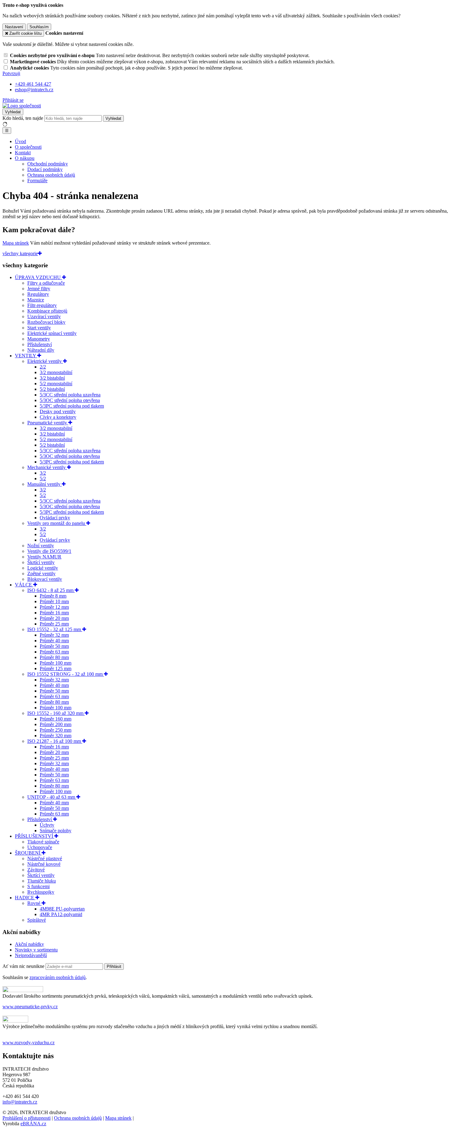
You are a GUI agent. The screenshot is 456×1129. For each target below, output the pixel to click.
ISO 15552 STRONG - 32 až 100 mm (65, 674)
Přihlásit (114, 966)
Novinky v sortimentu (36, 949)
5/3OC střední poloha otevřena (70, 400)
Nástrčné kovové (43, 864)
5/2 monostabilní (56, 383)
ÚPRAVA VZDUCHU (38, 277)
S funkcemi (38, 886)
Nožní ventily (40, 545)
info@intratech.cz (19, 1101)
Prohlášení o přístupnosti (26, 1118)
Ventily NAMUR (44, 556)
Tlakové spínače (43, 841)
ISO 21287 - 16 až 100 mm (54, 741)
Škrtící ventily (41, 562)
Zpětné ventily (41, 573)
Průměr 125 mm (55, 668)
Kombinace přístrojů (47, 311)
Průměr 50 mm (54, 646)
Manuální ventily (44, 484)
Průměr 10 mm (54, 601)
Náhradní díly (40, 350)
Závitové (36, 869)
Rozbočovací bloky (46, 322)
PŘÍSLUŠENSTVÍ (34, 836)
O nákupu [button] (24, 158)
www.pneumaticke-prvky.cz (30, 1006)
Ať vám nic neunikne (24, 966)
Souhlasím (39, 27)
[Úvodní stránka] (21, 105)
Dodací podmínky (45, 169)
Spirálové (36, 920)
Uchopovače (39, 847)
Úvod (20, 141)
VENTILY (26, 355)
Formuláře (37, 180)
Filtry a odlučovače (46, 283)
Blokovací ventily (44, 579)
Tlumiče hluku (41, 880)
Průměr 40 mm (54, 640)
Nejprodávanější (31, 955)
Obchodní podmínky (47, 163)
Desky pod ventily (58, 411)
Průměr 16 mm (54, 612)
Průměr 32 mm (54, 635)
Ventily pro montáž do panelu (56, 523)
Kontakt (23, 152)
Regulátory (38, 294)
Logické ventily (42, 568)
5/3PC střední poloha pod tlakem (72, 406)
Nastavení (14, 27)
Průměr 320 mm (55, 735)
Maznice (35, 299)
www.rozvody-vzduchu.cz (28, 1042)
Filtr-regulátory (42, 305)
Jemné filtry (38, 288)
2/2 (43, 366)
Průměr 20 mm (54, 618)
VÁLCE (24, 584)
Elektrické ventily (45, 361)
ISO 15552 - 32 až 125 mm (54, 629)
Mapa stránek (15, 243)
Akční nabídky (29, 944)
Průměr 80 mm (54, 657)
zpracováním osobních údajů (57, 977)
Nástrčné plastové (44, 858)
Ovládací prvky (55, 517)
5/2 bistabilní (52, 389)
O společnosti (28, 147)
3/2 (43, 473)
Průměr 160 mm (55, 718)
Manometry (38, 338)
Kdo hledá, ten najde (22, 118)
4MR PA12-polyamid (61, 914)
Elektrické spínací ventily (52, 333)
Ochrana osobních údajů (51, 175)
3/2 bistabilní (52, 378)
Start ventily (39, 327)
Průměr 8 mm (53, 595)
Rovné (34, 903)
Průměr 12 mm (54, 607)
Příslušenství (39, 344)
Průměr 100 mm (55, 663)
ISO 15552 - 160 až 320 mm (56, 713)
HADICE (25, 897)
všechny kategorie (20, 253)
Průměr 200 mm (55, 724)
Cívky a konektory (58, 417)
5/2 (43, 478)
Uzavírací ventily (44, 316)
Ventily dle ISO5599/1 (49, 551)
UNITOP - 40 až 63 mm (51, 797)
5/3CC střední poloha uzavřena (70, 394)
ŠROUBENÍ (28, 853)
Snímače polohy (55, 830)
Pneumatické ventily (47, 422)
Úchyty (47, 825)
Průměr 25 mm (54, 623)
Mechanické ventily (47, 467)
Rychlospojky (40, 892)
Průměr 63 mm (54, 651)
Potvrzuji (11, 73)
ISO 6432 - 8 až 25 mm (51, 590)
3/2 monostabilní (56, 372)
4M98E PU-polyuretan (62, 908)
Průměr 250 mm (55, 730)
